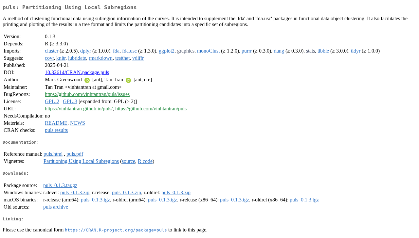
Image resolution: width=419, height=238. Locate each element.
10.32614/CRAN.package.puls (77, 72)
